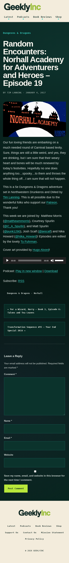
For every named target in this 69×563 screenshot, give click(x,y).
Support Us (11, 533)
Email (8, 438)
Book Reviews (42, 17)
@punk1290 (12, 231)
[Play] (7, 260)
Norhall (38, 293)
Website (8, 454)
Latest (8, 17)
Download (51, 271)
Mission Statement (52, 533)
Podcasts (23, 17)
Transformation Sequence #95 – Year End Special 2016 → (32, 329)
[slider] (59, 260)
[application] (34, 260)
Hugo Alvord (41, 249)
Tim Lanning (11, 197)
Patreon (51, 202)
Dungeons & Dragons (18, 293)
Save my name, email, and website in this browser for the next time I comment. (34, 477)
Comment (10, 374)
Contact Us (30, 533)
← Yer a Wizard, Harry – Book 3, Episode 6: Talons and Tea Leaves (34, 311)
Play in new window (29, 271)
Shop (58, 17)
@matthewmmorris (16, 221)
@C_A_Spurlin (14, 226)
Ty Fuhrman (29, 241)
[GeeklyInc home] (22, 7)
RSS (21, 281)
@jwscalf (45, 231)
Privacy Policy (34, 539)
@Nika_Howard (25, 236)
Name (8, 420)
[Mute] (52, 260)
